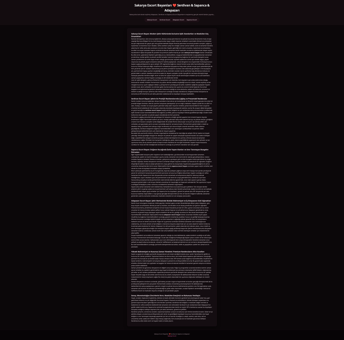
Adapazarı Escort (178, 20)
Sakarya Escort (152, 20)
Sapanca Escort (192, 20)
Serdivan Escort (165, 20)
